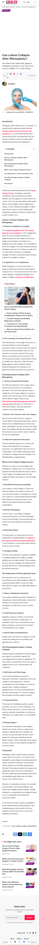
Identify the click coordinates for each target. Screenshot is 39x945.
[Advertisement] (19, 32)
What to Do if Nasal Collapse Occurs (17, 170)
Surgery (6, 10)
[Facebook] (28, 933)
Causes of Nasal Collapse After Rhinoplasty (15, 159)
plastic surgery (21, 826)
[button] (4, 2)
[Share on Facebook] (7, 73)
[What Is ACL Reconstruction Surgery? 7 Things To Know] (31, 861)
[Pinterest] (33, 933)
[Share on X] (10, 73)
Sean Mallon (11, 84)
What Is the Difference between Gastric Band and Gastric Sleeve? (12, 884)
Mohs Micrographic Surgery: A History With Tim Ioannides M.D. (13, 871)
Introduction (9, 154)
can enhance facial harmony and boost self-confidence (17, 131)
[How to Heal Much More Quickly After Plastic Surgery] (19, 296)
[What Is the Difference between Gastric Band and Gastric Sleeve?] (31, 884)
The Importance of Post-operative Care (18, 173)
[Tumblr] (36, 933)
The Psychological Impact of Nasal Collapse (17, 178)
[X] (30, 933)
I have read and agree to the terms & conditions (20, 922)
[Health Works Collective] (11, 2)
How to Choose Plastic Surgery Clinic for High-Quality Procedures (11, 848)
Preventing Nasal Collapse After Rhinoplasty (16, 165)
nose (13, 826)
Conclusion (8, 183)
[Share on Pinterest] (14, 73)
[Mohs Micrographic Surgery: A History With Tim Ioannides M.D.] (31, 871)
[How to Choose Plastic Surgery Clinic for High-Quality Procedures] (31, 848)
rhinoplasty (32, 826)
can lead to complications (24, 277)
